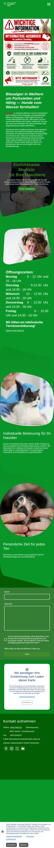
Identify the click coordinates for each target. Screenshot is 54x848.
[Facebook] (6, 748)
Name (7, 592)
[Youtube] (23, 748)
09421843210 (16, 727)
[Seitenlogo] (9, 4)
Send (27, 654)
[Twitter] (17, 748)
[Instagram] (11, 748)
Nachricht (8, 604)
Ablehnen (23, 845)
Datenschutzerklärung (27, 697)
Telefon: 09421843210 (15, 331)
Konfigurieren (11, 839)
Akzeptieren (27, 702)
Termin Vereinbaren (27, 189)
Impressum (30, 836)
